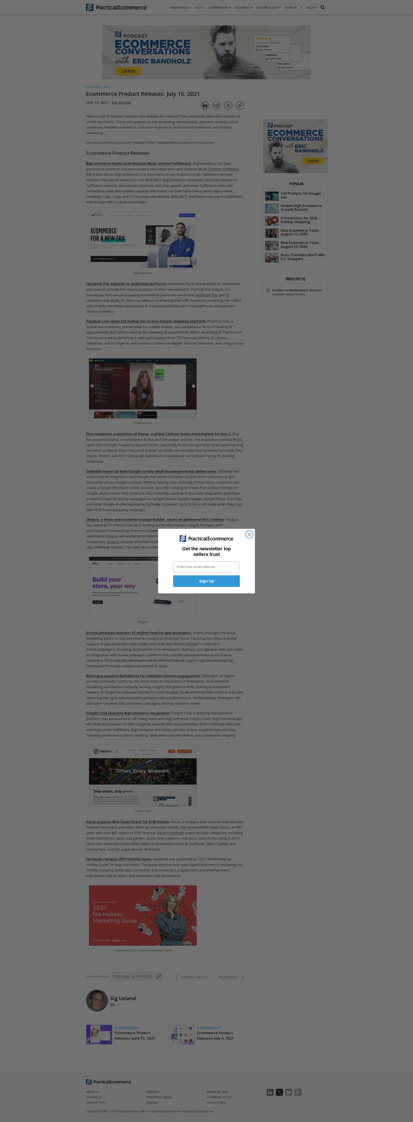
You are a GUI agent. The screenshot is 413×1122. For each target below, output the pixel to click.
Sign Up (206, 581)
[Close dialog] (249, 534)
